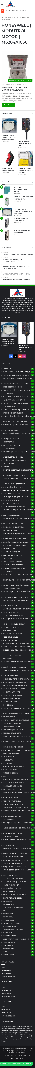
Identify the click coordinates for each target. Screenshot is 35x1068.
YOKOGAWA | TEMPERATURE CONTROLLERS (18, 592)
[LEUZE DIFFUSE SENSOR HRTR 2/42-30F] (25, 129)
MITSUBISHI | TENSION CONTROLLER (15, 597)
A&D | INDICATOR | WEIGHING (13, 878)
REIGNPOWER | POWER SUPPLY (13, 730)
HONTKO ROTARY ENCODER (12, 898)
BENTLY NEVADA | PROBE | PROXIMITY (16, 585)
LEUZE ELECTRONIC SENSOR (12, 387)
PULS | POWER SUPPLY (10, 606)
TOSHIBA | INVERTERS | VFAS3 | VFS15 (16, 384)
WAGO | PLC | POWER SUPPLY (13, 457)
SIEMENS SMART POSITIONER (13, 804)
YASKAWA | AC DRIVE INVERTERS (14, 568)
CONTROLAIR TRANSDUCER (12, 515)
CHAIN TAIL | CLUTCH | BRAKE (13, 524)
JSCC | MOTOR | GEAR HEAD (12, 555)
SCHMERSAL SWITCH (10, 920)
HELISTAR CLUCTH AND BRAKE (13, 766)
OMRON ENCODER (8, 948)
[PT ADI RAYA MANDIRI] (10, 4)
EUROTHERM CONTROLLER (12, 723)
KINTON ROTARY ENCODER (11, 923)
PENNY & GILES (8, 558)
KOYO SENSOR (8, 705)
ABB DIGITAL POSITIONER (11, 552)
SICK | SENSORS (8, 393)
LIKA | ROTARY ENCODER (11, 503)
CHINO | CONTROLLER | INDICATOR (14, 624)
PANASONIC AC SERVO (10, 530)
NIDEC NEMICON (8, 914)
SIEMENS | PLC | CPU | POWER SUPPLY (16, 497)
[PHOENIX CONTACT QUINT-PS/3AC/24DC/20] (7, 201)
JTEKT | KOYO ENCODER (11, 439)
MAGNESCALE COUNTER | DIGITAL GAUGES (17, 848)
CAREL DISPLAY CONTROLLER (13, 857)
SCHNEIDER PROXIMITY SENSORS (14, 689)
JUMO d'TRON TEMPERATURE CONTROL (16, 779)
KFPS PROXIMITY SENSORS (12, 733)
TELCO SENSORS (8, 463)
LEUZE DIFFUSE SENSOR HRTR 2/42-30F (25, 144)
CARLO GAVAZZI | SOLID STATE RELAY (15, 860)
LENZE (5, 910)
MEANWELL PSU (8, 917)
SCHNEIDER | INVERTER (11, 500)
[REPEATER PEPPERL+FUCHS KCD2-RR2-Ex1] (7, 190)
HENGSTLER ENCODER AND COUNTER (16, 713)
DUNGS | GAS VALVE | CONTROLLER (15, 853)
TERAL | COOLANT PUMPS (12, 726)
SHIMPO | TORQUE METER (11, 885)
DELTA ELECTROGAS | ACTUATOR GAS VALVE (18, 741)
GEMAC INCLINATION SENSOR (13, 747)
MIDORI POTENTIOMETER (11, 698)
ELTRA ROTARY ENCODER (11, 588)
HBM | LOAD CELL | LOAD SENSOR (14, 867)
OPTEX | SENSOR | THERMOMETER (14, 682)
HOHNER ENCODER (9, 630)
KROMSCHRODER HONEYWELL (13, 527)
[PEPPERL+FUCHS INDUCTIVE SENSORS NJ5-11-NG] (25, 158)
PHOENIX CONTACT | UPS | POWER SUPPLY (17, 533)
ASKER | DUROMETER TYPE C (12, 816)
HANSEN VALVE (7, 933)
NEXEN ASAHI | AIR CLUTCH (12, 833)
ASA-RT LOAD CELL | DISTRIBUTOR (14, 882)
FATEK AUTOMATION (10, 702)
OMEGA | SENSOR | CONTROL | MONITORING (18, 822)
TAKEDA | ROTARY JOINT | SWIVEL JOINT (16, 939)
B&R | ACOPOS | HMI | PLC (11, 445)
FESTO (5, 776)
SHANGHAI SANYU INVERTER (13, 565)
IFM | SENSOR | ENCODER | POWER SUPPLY (17, 378)
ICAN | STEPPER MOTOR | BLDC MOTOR (16, 807)
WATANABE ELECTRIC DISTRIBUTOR (15, 685)
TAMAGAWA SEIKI (8, 904)
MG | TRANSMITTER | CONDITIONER (19, 425)
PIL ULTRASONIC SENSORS (12, 655)
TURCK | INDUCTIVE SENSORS (13, 695)
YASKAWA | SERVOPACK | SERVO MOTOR (16, 410)
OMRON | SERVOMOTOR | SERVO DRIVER (16, 542)
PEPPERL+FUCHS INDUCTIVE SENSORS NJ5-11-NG (25, 170)
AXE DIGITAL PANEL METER (17, 609)
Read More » (8, 105)
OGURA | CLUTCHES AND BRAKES (14, 895)
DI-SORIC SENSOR (9, 891)
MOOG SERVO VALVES (10, 637)
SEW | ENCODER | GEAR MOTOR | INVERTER (17, 870)
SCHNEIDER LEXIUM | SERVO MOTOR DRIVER (18, 574)
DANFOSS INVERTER (9, 926)
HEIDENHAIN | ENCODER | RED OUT (15, 475)
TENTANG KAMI (6, 970)
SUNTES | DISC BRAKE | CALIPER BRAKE (16, 720)
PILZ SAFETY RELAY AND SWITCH (14, 400)
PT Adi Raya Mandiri (8, 84)
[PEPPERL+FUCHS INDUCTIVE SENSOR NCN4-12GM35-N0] (9, 125)
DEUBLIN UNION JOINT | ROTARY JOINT (16, 643)
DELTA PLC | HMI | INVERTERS (13, 487)
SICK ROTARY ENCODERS (11, 493)
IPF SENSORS (7, 763)
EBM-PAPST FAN (8, 442)
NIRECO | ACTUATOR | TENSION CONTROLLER (18, 619)
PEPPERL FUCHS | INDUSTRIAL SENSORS (16, 390)
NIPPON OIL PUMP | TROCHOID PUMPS (16, 490)
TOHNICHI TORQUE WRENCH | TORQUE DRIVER (19, 792)
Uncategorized (7, 901)
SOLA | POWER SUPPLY (11, 875)
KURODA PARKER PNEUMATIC (13, 863)
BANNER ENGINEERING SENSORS (14, 615)
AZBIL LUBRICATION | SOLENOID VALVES (16, 750)
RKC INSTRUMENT (9, 548)
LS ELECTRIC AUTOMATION (12, 692)
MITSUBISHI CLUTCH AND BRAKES (14, 545)
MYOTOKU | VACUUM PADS (12, 888)
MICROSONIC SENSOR (10, 773)
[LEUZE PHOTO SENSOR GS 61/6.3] (9, 158)
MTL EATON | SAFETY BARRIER (13, 634)
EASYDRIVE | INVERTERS (11, 627)
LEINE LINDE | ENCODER (11, 753)
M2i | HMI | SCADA (9, 717)
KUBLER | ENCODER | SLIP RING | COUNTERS (18, 470)
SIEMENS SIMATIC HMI (10, 430)
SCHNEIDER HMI (8, 845)
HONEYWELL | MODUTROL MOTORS (15, 421)
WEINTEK (6, 951)
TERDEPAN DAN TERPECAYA (17, 1053)
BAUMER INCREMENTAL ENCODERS (15, 506)
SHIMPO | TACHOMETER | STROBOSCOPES (17, 736)
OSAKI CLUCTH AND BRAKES (12, 786)
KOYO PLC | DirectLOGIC (11, 612)
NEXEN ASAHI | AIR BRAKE (11, 798)
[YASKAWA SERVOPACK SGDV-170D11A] (7, 223)
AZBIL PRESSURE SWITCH (11, 676)
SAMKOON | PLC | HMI (10, 836)
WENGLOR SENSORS (10, 640)
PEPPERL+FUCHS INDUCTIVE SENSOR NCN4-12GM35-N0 (9, 137)
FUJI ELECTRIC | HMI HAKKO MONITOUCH (17, 372)
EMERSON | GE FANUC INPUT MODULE (16, 403)
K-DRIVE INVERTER (9, 942)
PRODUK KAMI (7, 368)
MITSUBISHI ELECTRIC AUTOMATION (15, 397)
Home (5, 17)
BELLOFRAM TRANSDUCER (12, 789)
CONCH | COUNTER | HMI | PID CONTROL (16, 679)
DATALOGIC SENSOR (10, 770)
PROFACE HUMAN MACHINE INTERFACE (16, 375)
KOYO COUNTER (8, 945)
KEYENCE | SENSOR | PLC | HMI (13, 413)
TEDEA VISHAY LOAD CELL (12, 801)
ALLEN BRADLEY (8, 757)
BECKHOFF (6, 467)
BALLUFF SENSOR (9, 406)
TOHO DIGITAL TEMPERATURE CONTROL (16, 647)
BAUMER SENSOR (9, 448)
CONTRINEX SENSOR (9, 936)
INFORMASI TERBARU (9, 955)
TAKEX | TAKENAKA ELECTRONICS (14, 667)
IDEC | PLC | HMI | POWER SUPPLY (14, 460)
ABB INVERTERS (8, 571)
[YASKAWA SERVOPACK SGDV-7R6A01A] (7, 235)
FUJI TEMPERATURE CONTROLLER (14, 539)
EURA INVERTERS (8, 819)
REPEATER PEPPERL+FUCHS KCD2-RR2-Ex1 (22, 190)
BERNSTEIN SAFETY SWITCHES (13, 929)
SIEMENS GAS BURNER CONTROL (14, 783)
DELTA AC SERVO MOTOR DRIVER (14, 484)
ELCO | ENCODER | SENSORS (12, 561)
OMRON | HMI (7, 658)
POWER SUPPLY (8, 760)
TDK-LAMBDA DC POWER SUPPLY (14, 907)
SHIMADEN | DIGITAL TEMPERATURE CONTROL (18, 662)
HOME (3, 967)
